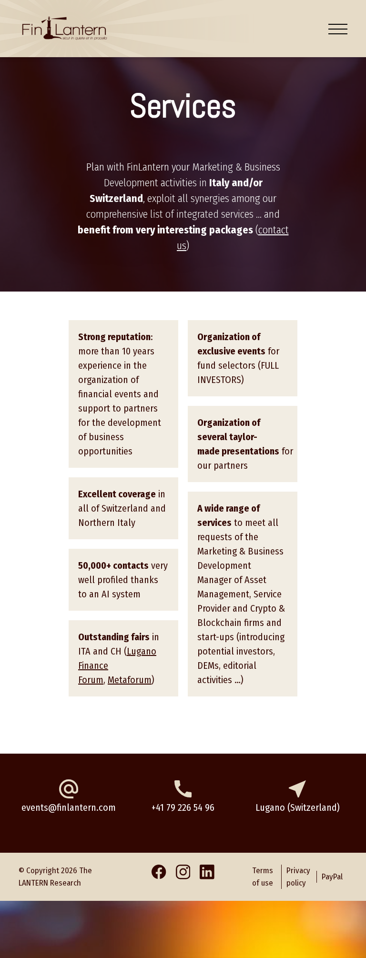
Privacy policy (298, 877)
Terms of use (262, 877)
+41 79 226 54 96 (183, 807)
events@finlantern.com (68, 807)
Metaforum (130, 680)
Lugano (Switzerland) (297, 807)
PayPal (332, 877)
